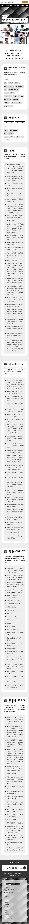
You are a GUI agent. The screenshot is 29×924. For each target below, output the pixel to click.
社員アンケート (8, 912)
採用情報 (6, 910)
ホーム (3, 5)
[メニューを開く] (27, 5)
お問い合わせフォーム (14, 868)
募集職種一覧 (8, 914)
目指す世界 (9, 5)
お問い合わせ (25, 1)
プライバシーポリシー (8, 918)
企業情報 (16, 5)
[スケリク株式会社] (8, 2)
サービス (23, 5)
